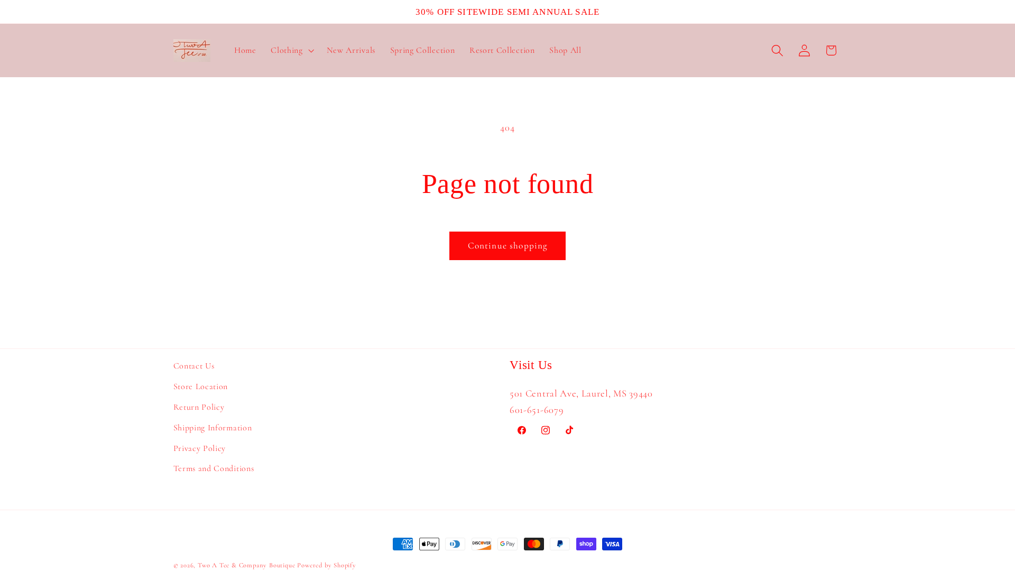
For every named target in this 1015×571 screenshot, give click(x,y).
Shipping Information (212, 427)
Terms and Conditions (213, 468)
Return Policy (199, 407)
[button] (291, 50)
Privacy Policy (199, 448)
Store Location (200, 386)
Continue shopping (508, 245)
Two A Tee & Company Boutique (247, 565)
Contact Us (194, 366)
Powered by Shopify (326, 565)
